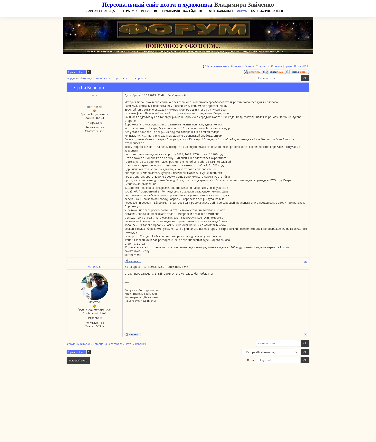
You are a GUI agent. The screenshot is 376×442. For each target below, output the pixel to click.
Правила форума (281, 66)
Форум (71, 78)
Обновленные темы (217, 66)
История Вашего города (108, 78)
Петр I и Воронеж (135, 78)
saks (94, 95)
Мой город (83, 78)
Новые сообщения (242, 66)
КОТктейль (94, 267)
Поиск (298, 66)
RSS (305, 66)
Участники (262, 66)
